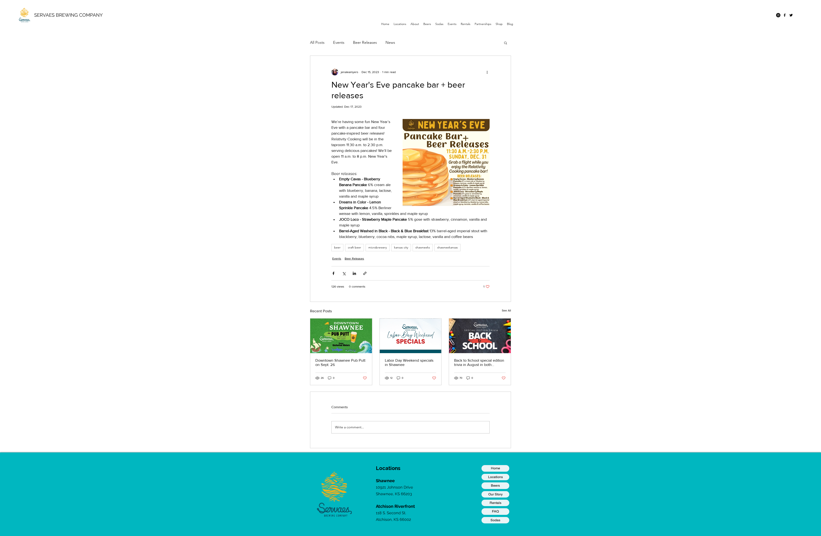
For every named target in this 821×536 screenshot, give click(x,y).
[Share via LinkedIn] (354, 273)
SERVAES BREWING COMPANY (68, 15)
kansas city (401, 247)
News (390, 42)
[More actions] (487, 72)
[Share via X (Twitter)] (344, 273)
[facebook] (785, 15)
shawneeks (422, 247)
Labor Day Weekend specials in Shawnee (409, 362)
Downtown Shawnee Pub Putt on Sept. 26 (340, 362)
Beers (495, 485)
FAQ (495, 511)
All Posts (317, 42)
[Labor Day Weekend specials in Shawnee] (411, 336)
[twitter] (791, 15)
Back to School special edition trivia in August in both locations (479, 362)
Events (338, 42)
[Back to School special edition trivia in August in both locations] (480, 336)
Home (495, 468)
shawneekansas (447, 247)
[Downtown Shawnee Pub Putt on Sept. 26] (341, 336)
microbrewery (377, 247)
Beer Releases (365, 42)
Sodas (495, 520)
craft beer (354, 247)
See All (506, 310)
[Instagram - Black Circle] (778, 15)
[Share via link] (365, 273)
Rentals (495, 503)
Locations (495, 477)
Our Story (495, 494)
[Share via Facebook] (333, 273)
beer (337, 247)
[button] (399, 24)
